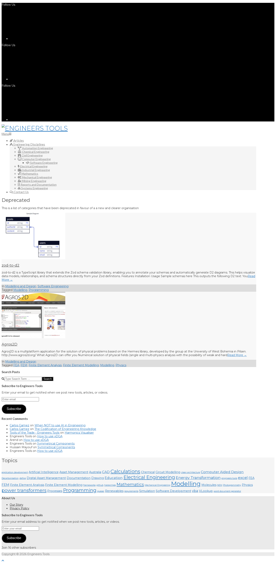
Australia (95, 472)
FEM (24, 365)
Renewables (114, 491)
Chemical (148, 472)
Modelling (20, 290)
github (99, 485)
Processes (54, 491)
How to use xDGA (49, 436)
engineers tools (229, 478)
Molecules (208, 485)
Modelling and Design (20, 286)
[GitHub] (40, 119)
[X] (40, 79)
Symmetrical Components (56, 443)
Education (114, 478)
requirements (131, 491)
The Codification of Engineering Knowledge (65, 429)
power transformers (24, 490)
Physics (121, 365)
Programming (39, 290)
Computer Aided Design (222, 472)
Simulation (147, 491)
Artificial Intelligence (44, 472)
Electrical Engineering (149, 477)
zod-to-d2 (10, 265)
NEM (219, 485)
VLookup (206, 491)
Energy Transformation (198, 477)
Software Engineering (53, 286)
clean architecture (190, 472)
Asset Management (73, 472)
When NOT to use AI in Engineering (60, 425)
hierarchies (110, 485)
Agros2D (9, 344)
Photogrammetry (232, 485)
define (22, 478)
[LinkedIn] (40, 38)
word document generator (227, 491)
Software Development (173, 491)
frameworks (89, 485)
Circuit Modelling (168, 472)
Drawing (97, 478)
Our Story (16, 505)
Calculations (125, 471)
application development (15, 472)
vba (195, 491)
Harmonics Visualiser (79, 432)
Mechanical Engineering (157, 485)
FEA (16, 365)
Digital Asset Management (46, 478)
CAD (106, 472)
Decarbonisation (10, 478)
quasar (100, 491)
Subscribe (14, 409)
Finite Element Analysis (45, 365)
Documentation (79, 478)
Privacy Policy (19, 508)
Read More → (237, 355)
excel (243, 477)
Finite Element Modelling (81, 365)
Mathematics (130, 484)
